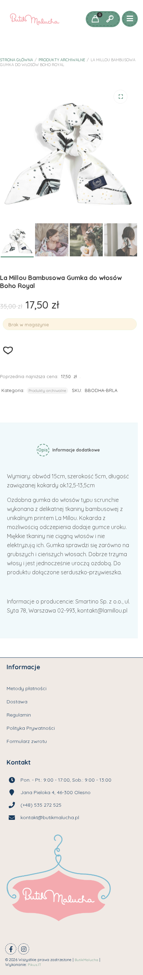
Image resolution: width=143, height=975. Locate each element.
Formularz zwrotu (27, 741)
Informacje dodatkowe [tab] (76, 450)
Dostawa (17, 701)
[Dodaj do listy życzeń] (8, 350)
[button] (120, 97)
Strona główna (16, 59)
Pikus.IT (34, 964)
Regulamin (19, 715)
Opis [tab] (43, 450)
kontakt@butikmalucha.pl (49, 817)
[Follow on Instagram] (23, 948)
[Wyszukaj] (110, 19)
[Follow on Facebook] (10, 948)
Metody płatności (27, 688)
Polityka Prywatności (31, 728)
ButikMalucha (86, 960)
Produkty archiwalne (62, 59)
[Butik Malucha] (34, 19)
